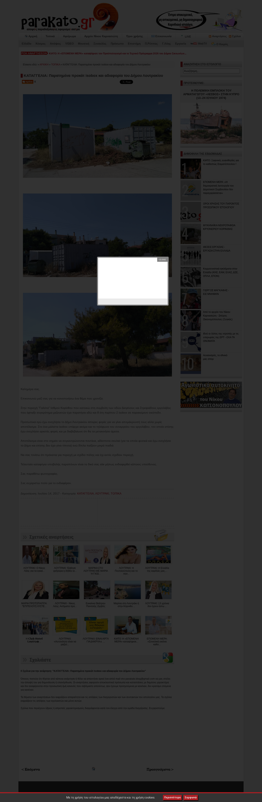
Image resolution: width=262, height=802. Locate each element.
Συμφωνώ (191, 797)
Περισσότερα (172, 797)
